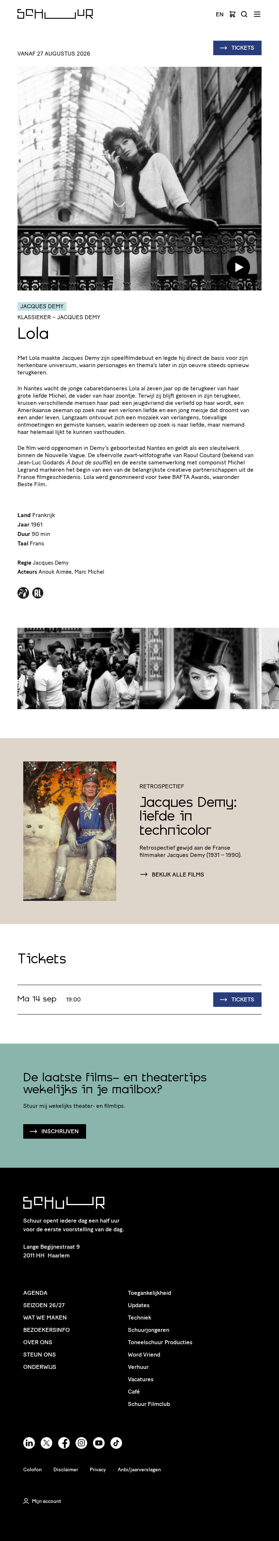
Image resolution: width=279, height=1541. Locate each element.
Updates (139, 1305)
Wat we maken (45, 1317)
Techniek (139, 1317)
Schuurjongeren (148, 1329)
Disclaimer (65, 1470)
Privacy (98, 1470)
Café (134, 1391)
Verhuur (138, 1366)
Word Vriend (144, 1354)
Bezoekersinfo (46, 1329)
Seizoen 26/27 (44, 1305)
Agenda (35, 1292)
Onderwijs (39, 1366)
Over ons (37, 1342)
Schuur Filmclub (149, 1403)
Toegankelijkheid (149, 1292)
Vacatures (141, 1379)
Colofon (32, 1470)
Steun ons (39, 1354)
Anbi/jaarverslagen (139, 1470)
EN (220, 14)
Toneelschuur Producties (160, 1342)
